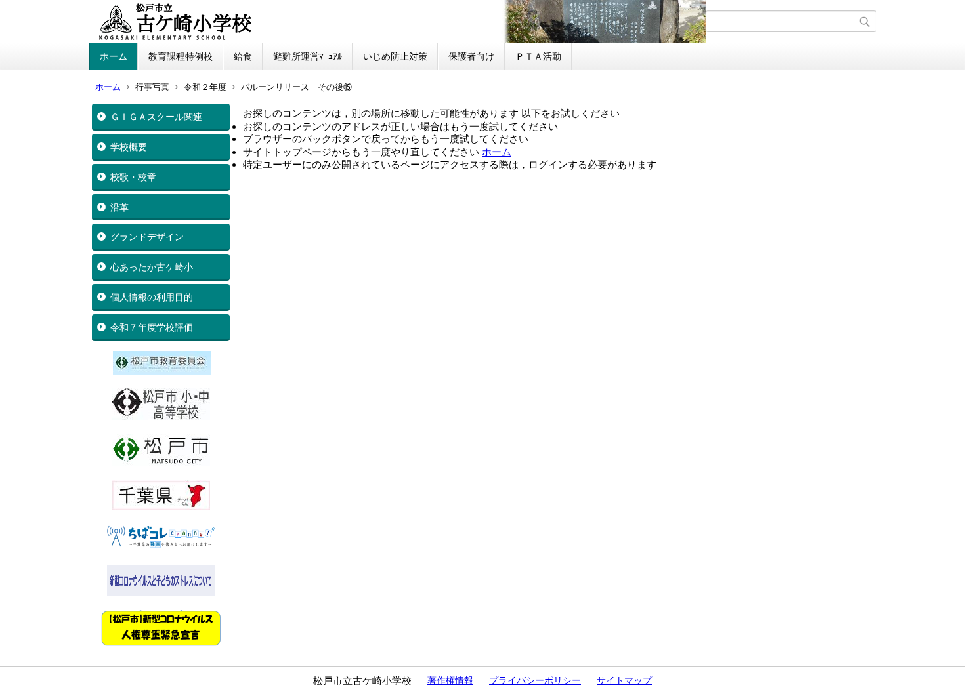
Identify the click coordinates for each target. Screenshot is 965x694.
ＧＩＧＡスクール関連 (156, 117)
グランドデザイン (147, 237)
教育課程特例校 (180, 56)
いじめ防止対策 (395, 56)
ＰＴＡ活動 (538, 56)
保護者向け (471, 56)
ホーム (113, 56)
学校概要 (128, 147)
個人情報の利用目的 (151, 297)
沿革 (119, 207)
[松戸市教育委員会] (162, 371)
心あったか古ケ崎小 (151, 267)
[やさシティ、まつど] (161, 463)
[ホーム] (399, 21)
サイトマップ (624, 680)
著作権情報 (450, 680)
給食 (243, 56)
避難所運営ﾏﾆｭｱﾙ (307, 56)
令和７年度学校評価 (151, 327)
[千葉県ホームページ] (161, 506)
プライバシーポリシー (535, 680)
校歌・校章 (133, 177)
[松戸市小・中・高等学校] (161, 417)
